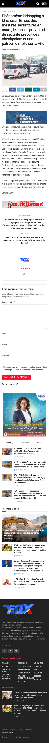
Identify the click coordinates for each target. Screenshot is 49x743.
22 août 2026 (9, 539)
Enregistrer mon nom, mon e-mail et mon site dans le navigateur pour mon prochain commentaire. (25, 368)
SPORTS (37, 679)
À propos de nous (25, 730)
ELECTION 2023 (24, 666)
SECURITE (38, 673)
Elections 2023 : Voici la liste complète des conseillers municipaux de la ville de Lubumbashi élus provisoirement (30, 464)
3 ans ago (25, 49)
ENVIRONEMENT (25, 673)
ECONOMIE (22, 663)
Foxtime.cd (13, 49)
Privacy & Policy (7, 732)
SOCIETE (37, 676)
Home (4, 11)
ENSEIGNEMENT (24, 670)
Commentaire (8, 302)
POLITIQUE (38, 666)
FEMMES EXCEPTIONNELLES (26, 677)
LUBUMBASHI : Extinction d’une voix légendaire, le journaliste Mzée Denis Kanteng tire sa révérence (29, 581)
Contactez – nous (8, 730)
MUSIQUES (38, 663)
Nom (5, 333)
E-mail (5, 344)
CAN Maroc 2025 (6, 671)
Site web (5, 356)
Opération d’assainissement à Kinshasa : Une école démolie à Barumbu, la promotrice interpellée (24, 533)
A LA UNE (5, 663)
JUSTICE (21, 681)
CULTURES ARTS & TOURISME (6, 677)
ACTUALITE (12, 11)
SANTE (36, 670)
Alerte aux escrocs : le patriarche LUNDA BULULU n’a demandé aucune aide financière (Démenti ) (29, 451)
